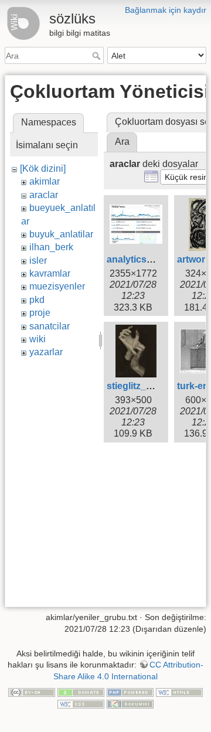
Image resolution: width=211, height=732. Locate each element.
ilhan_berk (51, 247)
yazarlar (46, 352)
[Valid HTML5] (179, 691)
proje (39, 313)
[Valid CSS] (80, 703)
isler (38, 260)
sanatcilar (49, 326)
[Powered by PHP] (130, 691)
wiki (37, 339)
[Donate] (80, 691)
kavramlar (49, 273)
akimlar (44, 181)
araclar (43, 195)
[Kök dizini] (43, 168)
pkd (37, 300)
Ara (97, 56)
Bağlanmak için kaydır (165, 10)
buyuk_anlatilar (61, 234)
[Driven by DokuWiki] (130, 703)
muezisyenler (57, 286)
